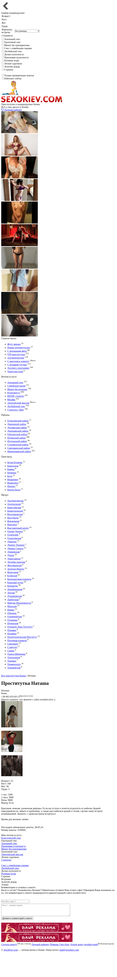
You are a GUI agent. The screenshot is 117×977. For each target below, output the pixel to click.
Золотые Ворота (15, 569)
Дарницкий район (16, 424)
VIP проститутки (16, 354)
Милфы (11, 399)
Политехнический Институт (22, 637)
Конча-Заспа (13, 489)
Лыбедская (13, 599)
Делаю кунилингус (14, 54)
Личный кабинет (13, 109)
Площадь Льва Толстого (19, 627)
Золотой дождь (12, 66)
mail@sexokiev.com (69, 950)
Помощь (54, 944)
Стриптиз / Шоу (15, 409)
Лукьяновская (14, 596)
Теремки (11, 661)
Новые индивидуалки (18, 347)
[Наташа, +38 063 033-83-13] (12, 726)
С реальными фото (17, 351)
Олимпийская (14, 616)
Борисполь (12, 466)
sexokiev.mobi (91, 944)
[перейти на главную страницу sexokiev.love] (31, 101)
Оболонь (11, 613)
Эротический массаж (18, 403)
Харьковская (13, 667)
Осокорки (12, 620)
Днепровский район (17, 431)
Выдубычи (13, 517)
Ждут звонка (14, 344)
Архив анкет (76, 944)
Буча (9, 476)
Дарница (11, 541)
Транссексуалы (15, 371)
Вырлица (12, 524)
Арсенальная (14, 504)
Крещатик (12, 586)
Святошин (12, 644)
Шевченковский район (19, 451)
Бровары (11, 472)
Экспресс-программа (18, 368)
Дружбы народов (16, 562)
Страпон (8, 69)
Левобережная (14, 589)
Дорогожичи (14, 558)
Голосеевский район (17, 420)
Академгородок (15, 500)
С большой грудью (17, 364)
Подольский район (17, 441)
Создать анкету (11, 673)
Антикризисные (15, 358)
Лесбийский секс (13, 51)
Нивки (10, 610)
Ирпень (11, 486)
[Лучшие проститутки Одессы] (37, 931)
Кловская (12, 575)
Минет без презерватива (17, 45)
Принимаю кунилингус (16, 57)
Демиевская (13, 552)
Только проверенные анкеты (19, 75)
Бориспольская (15, 511)
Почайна (11, 633)
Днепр (10, 555)
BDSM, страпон (15, 396)
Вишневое (12, 479)
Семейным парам (16, 386)
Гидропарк (12, 535)
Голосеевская (14, 538)
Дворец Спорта (15, 548)
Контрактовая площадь (19, 579)
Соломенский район (17, 444)
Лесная (11, 592)
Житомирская (14, 565)
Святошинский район (18, 448)
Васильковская (15, 514)
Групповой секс (12, 42)
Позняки (11, 630)
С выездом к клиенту (18, 361)
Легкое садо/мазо (13, 63)
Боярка (10, 469)
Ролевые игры (11, 60)
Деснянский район (17, 427)
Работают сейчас (13, 78)
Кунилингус (13, 392)
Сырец (10, 650)
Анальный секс (12, 39)
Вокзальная (13, 521)
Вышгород (12, 483)
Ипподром (12, 572)
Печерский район (16, 438)
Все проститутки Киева (13, 675)
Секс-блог (64, 944)
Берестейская (14, 507)
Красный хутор (15, 582)
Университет (14, 664)
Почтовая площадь (17, 640)
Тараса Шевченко (16, 654)
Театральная (13, 657)
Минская (12, 606)
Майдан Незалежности (19, 603)
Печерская (12, 623)
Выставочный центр (18, 528)
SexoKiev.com (11, 950)
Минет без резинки (17, 389)
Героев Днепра (15, 531)
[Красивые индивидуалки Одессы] (37, 941)
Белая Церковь (14, 462)
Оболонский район (17, 434)
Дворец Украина (16, 545)
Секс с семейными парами (18, 48)
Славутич (12, 647)
